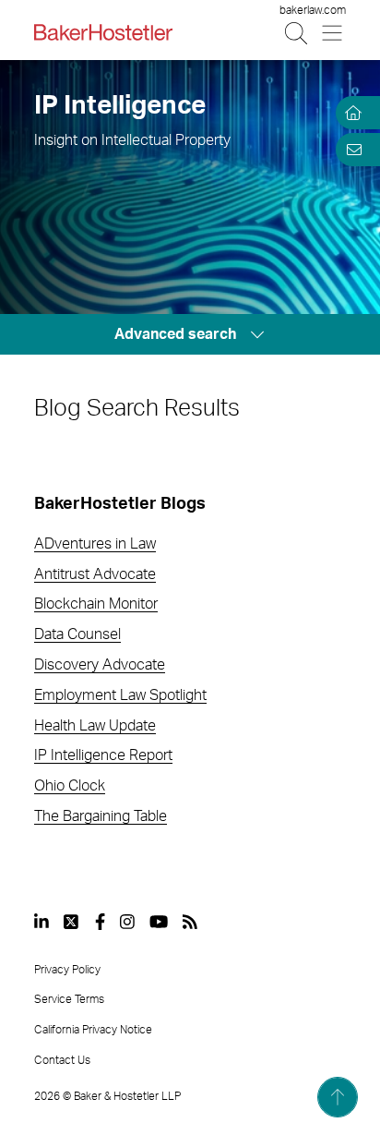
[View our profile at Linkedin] (41, 921)
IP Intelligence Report (103, 755)
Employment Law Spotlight (120, 695)
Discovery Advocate (99, 665)
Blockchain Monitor (96, 604)
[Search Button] (297, 32)
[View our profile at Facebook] (100, 921)
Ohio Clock (69, 786)
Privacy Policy (67, 969)
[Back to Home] (103, 32)
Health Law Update (95, 725)
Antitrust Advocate (95, 574)
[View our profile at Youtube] (158, 921)
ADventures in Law (95, 544)
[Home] (350, 112)
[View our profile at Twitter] (72, 921)
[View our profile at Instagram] (127, 921)
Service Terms (69, 999)
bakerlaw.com (312, 10)
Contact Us (62, 1060)
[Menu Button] (333, 32)
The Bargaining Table (100, 816)
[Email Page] (350, 149)
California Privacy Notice (93, 1029)
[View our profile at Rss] (190, 921)
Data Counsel (77, 634)
